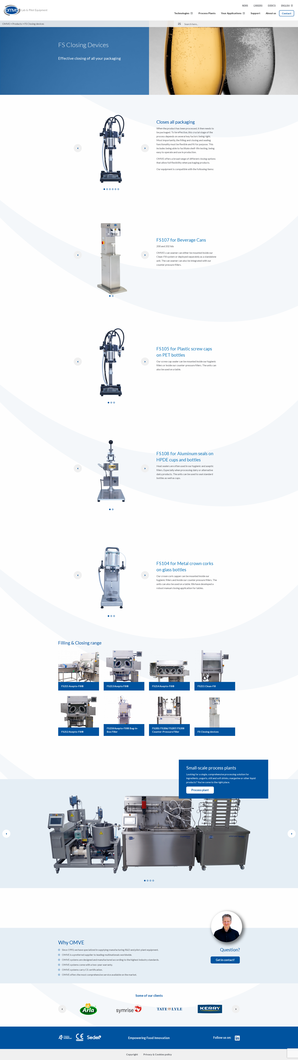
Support (255, 13)
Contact (286, 13)
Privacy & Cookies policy (157, 1054)
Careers (257, 5)
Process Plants (207, 13)
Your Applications (231, 13)
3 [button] (110, 189)
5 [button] (115, 189)
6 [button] (118, 189)
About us (271, 13)
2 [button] (107, 189)
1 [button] (104, 189)
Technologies (181, 13)
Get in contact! (225, 960)
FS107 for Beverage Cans (181, 239)
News (245, 5)
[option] (111, 150)
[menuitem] (287, 6)
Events (272, 5)
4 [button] (112, 189)
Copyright (132, 1054)
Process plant (200, 790)
